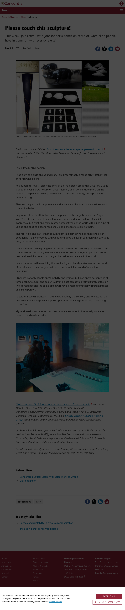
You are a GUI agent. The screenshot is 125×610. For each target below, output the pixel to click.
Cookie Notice (55, 601)
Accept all (109, 596)
